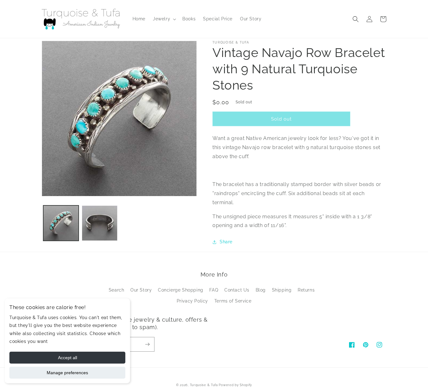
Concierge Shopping (180, 289)
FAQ (213, 289)
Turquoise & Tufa (204, 385)
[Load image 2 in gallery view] (99, 223)
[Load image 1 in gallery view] (61, 223)
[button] (164, 18)
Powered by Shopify (235, 385)
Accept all (67, 357)
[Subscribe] (147, 344)
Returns (306, 289)
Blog (261, 289)
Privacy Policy (192, 300)
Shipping (282, 289)
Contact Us (236, 289)
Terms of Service (233, 300)
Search (116, 289)
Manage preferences (67, 372)
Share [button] (226, 241)
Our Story (141, 289)
